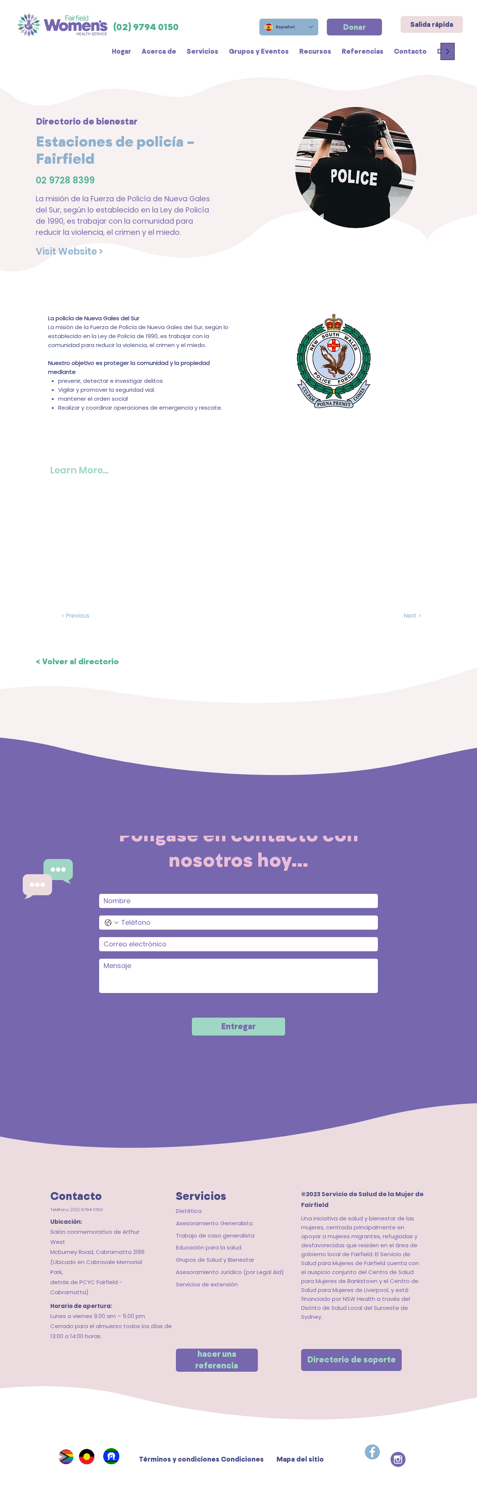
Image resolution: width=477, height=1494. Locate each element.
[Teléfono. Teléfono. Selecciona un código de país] (112, 922)
